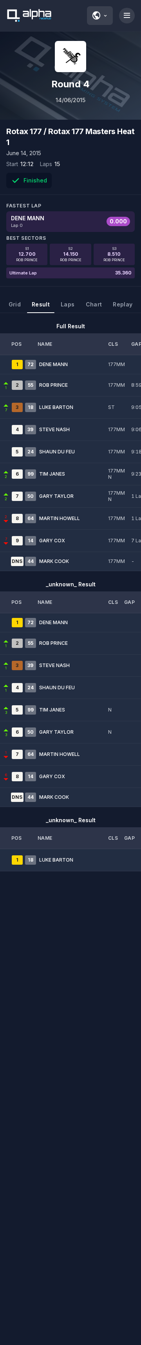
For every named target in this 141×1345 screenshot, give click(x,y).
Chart (94, 304)
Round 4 (70, 84)
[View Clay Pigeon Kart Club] (70, 56)
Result (41, 304)
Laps (67, 304)
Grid (15, 304)
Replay (122, 304)
